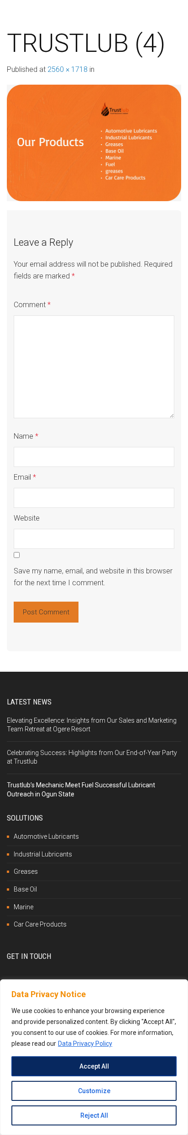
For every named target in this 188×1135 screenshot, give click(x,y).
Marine (23, 907)
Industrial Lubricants (43, 854)
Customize (94, 1090)
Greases (26, 871)
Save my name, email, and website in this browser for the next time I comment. (93, 577)
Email (25, 477)
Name (26, 436)
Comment (32, 304)
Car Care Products (40, 924)
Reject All (94, 1115)
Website (27, 518)
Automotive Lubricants (46, 836)
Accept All (94, 1066)
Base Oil (25, 889)
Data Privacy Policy (85, 1043)
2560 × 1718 (67, 69)
